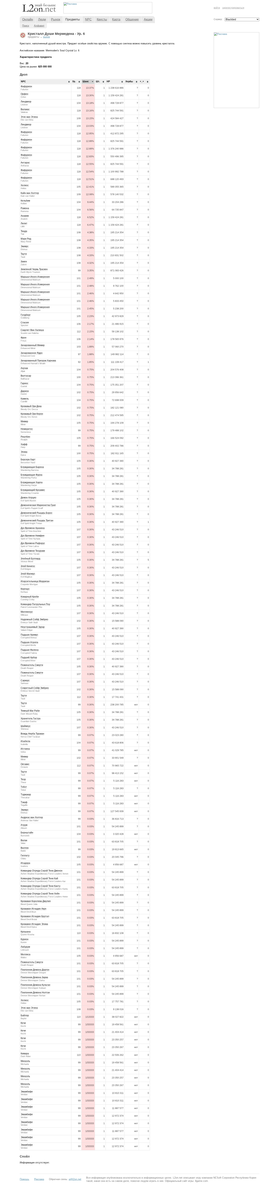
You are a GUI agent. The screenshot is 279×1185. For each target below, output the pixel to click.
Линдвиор (26, 101)
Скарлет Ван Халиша (32, 330)
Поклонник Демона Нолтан (35, 992)
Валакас (25, 109)
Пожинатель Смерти (32, 665)
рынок (46, 36)
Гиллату (25, 855)
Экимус (24, 246)
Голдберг (26, 315)
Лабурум (25, 946)
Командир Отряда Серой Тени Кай (39, 878)
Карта (116, 19)
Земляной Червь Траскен (34, 269)
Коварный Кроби (30, 596)
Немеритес (27, 429)
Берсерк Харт (28, 459)
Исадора (25, 863)
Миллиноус (27, 612)
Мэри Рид (26, 238)
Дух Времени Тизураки (33, 550)
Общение (132, 19)
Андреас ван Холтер (32, 817)
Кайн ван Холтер (30, 193)
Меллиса (25, 954)
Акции (148, 19)
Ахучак (24, 368)
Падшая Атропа (29, 642)
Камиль (25, 398)
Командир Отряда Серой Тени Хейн (40, 893)
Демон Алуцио (28, 497)
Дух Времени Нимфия (32, 535)
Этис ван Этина (29, 117)
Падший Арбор (29, 657)
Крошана (26, 931)
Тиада (24, 231)
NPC (88, 19)
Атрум (24, 825)
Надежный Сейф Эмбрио (34, 619)
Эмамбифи (27, 1091)
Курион (24, 939)
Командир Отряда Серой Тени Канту (40, 886)
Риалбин (25, 436)
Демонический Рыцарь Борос (36, 513)
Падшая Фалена (30, 650)
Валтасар (26, 375)
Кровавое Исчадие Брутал (35, 916)
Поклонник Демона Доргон (35, 969)
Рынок (55, 19)
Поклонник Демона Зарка (34, 977)
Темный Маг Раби (30, 710)
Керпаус (25, 589)
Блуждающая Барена (32, 467)
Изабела (25, 741)
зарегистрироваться (233, 7)
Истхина (25, 748)
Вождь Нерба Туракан (32, 733)
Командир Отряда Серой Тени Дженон (41, 870)
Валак (24, 840)
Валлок (24, 848)
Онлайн (27, 19)
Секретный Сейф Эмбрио (35, 688)
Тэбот (24, 787)
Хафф (24, 444)
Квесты (102, 19)
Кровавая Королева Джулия (36, 901)
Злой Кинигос (28, 566)
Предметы (72, 19)
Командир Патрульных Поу (35, 604)
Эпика (24, 452)
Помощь (24, 1179)
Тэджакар (26, 794)
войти (217, 7)
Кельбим (25, 200)
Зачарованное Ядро (32, 353)
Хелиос (25, 185)
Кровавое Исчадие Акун (33, 908)
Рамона (25, 208)
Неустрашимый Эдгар (33, 627)
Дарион (25, 391)
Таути (24, 254)
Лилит (24, 223)
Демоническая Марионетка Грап (38, 505)
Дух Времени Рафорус (33, 543)
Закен (24, 261)
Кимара (25, 1053)
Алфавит (39, 25)
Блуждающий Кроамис (33, 490)
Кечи (23, 1023)
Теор (23, 779)
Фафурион (26, 86)
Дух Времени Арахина (33, 528)
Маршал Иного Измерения (35, 277)
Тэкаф (24, 802)
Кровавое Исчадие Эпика (34, 924)
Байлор (25, 1015)
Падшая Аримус (29, 634)
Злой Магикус (28, 573)
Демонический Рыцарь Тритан (37, 520)
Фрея (23, 337)
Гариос (24, 383)
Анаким (25, 215)
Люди (42, 19)
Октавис (25, 764)
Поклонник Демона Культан (35, 985)
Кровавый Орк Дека (31, 406)
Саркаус (25, 680)
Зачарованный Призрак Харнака (38, 360)
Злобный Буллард (30, 558)
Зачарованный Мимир (33, 345)
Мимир (24, 421)
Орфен (24, 94)
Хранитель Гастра (30, 718)
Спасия (25, 322)
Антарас (25, 162)
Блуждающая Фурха (31, 475)
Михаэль (25, 1061)
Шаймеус (26, 726)
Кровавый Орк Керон (32, 413)
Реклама (39, 1179)
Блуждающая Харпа (32, 482)
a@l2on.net (75, 1179)
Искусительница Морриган (35, 581)
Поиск (25, 25)
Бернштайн (27, 832)
